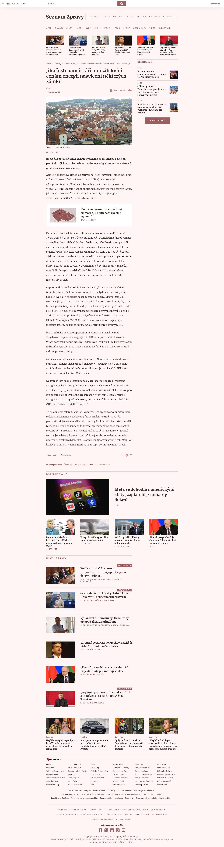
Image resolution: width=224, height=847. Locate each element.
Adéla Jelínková (120, 625)
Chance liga (95, 767)
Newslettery (161, 814)
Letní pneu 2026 (163, 767)
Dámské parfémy (106, 798)
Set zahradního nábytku (133, 794)
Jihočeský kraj (104, 464)
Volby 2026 (50, 767)
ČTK (48, 89)
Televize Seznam (114, 814)
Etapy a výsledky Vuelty (77, 771)
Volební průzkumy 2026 (55, 771)
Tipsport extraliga (97, 774)
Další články (157, 120)
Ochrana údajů (134, 809)
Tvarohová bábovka (120, 778)
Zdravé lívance (118, 774)
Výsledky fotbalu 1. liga (99, 771)
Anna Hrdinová (95, 674)
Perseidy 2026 (113, 791)
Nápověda (93, 809)
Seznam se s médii (132, 814)
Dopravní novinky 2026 (166, 774)
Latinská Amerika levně (144, 781)
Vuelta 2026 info (74, 767)
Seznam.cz (215, 4)
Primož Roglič (73, 781)
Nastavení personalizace (119, 819)
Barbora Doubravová (99, 579)
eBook (115, 91)
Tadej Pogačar (73, 778)
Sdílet (124, 91)
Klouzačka (119, 794)
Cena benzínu (126, 791)
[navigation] (3, 4)
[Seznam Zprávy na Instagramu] (112, 830)
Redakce (113, 809)
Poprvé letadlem (141, 771)
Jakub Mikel (109, 600)
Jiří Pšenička (94, 600)
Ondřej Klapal (95, 650)
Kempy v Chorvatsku (143, 767)
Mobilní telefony (77, 798)
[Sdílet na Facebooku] (126, 455)
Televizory (140, 798)
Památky (83, 464)
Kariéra (83, 809)
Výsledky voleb (52, 774)
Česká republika (70, 464)
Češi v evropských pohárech (143, 791)
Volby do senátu (52, 781)
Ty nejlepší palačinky (121, 767)
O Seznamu (74, 809)
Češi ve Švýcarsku (142, 778)
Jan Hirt (71, 774)
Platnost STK (162, 784)
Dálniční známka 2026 (165, 771)
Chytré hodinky (151, 798)
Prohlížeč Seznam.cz (96, 814)
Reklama (122, 809)
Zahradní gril (149, 794)
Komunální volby (52, 784)
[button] (55, 40)
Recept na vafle (119, 781)
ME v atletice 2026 (98, 778)
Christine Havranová (98, 625)
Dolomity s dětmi (141, 784)
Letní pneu (119, 798)
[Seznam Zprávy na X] (106, 830)
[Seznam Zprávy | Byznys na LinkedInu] (123, 830)
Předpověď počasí (100, 791)
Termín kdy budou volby (55, 778)
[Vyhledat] (121, 3)
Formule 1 (94, 781)
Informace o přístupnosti (154, 809)
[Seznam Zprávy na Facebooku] (100, 830)
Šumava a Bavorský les (144, 774)
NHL (92, 784)
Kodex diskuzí (148, 814)
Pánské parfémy (165, 798)
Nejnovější (145, 62)
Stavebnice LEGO (92, 798)
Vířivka (158, 794)
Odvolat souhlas (99, 819)
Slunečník (109, 794)
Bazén (76, 794)
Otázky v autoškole (164, 781)
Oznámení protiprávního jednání (71, 814)
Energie (93, 464)
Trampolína (99, 794)
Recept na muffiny (120, 771)
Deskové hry (129, 798)
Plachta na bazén (87, 794)
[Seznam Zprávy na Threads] (118, 830)
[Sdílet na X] (131, 455)
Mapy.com (87, 791)
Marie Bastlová (95, 703)
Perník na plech (119, 784)
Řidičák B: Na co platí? (165, 778)
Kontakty (103, 809)
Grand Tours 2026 (75, 784)
